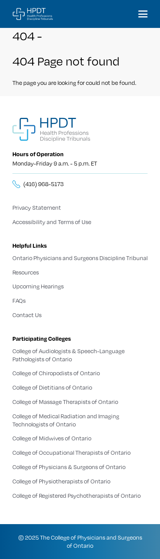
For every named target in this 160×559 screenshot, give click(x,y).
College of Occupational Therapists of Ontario (71, 452)
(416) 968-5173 (43, 183)
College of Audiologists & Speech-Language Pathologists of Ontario (68, 354)
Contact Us (27, 314)
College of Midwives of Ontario (51, 438)
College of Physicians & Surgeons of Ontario (68, 466)
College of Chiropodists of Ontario (56, 372)
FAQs (19, 300)
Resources (25, 272)
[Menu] (143, 13)
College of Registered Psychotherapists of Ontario (76, 495)
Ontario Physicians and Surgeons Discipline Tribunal (80, 257)
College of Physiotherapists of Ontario (61, 481)
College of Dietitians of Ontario (52, 387)
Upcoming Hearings (38, 286)
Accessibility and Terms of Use (51, 221)
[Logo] (33, 14)
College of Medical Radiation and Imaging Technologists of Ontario (65, 420)
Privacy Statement (36, 207)
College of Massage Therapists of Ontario (65, 401)
